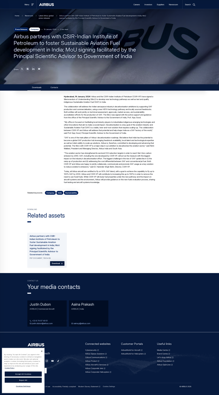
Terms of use (45, 386)
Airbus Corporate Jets (94, 368)
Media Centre (162, 350)
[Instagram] (46, 361)
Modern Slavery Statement (88, 386)
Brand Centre (162, 354)
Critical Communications (95, 357)
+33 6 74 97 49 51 (39, 321)
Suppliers (160, 4)
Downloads (36, 87)
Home (17, 16)
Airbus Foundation (164, 361)
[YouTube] (52, 361)
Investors (148, 4)
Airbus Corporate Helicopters (97, 372)
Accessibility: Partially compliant (64, 386)
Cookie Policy (9, 368)
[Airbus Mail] (39, 69)
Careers (136, 4)
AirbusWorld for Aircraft (130, 350)
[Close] (41, 351)
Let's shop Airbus (164, 357)
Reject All (23, 380)
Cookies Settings (109, 386)
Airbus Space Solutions (94, 354)
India (60, 193)
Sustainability (71, 193)
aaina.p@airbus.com (81, 323)
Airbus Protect (91, 361)
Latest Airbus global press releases (46, 17)
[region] (23, 370)
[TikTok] (58, 361)
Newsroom (173, 4)
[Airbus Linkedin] (33, 69)
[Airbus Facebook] (27, 69)
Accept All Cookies (23, 374)
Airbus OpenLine (164, 365)
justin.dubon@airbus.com (42, 323)
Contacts (54, 87)
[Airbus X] (22, 69)
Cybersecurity (91, 350)
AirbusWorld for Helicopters (132, 354)
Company (50, 193)
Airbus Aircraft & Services (95, 365)
